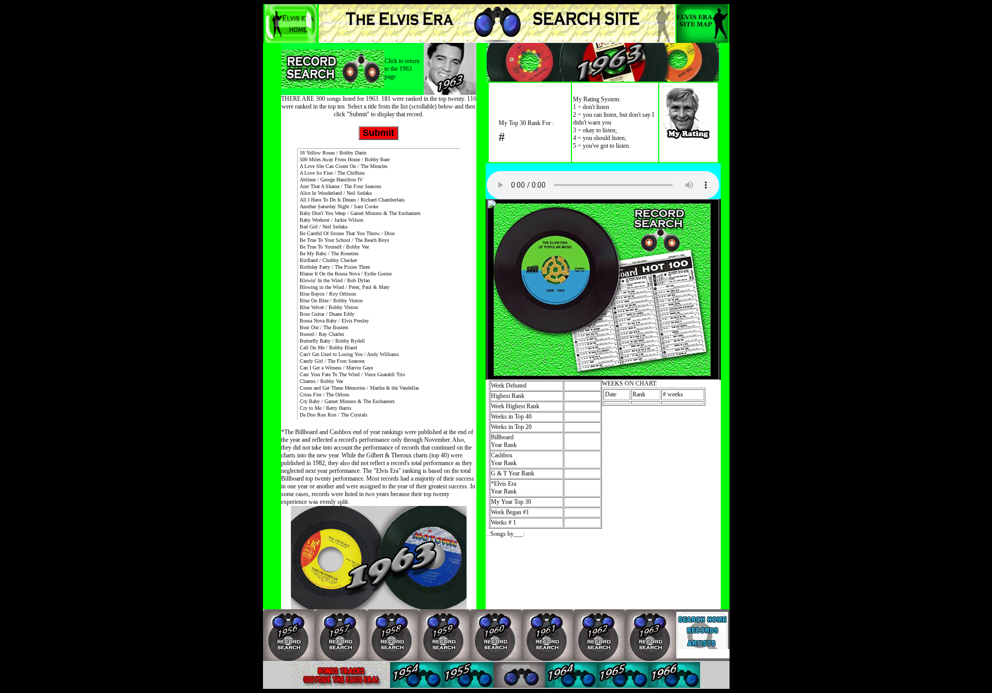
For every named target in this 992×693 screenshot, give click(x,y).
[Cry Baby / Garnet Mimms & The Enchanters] (379, 401)
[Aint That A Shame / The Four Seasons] (379, 186)
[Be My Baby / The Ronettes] (379, 254)
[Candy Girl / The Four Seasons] (379, 361)
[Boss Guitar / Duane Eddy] (379, 314)
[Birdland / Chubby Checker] (379, 260)
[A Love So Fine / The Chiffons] (379, 173)
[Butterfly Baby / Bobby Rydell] (379, 341)
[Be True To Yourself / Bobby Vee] (379, 247)
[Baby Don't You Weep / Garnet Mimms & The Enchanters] (379, 213)
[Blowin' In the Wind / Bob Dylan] (379, 281)
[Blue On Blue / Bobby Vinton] (379, 301)
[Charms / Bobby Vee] (379, 381)
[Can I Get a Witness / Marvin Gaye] (379, 368)
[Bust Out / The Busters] (379, 328)
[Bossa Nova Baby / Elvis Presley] (379, 321)
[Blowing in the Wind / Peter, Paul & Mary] (379, 287)
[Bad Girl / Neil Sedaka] (379, 227)
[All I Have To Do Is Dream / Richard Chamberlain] (379, 200)
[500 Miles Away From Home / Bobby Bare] (379, 160)
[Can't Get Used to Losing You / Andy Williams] (379, 354)
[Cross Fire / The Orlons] (379, 395)
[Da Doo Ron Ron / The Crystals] (379, 415)
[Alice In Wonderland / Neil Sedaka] (379, 193)
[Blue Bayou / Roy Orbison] (379, 294)
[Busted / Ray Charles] (379, 334)
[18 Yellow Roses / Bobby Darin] (379, 153)
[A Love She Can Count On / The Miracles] (379, 166)
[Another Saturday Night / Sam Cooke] (379, 207)
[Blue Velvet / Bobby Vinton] (379, 307)
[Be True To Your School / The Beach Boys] (379, 240)
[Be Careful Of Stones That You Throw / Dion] (379, 233)
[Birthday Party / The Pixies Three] (379, 267)
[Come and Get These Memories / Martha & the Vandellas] (379, 388)
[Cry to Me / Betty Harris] (379, 408)
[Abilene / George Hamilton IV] (379, 180)
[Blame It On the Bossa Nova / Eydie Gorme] (379, 274)
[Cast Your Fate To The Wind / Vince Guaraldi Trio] (379, 375)
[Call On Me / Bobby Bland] (379, 348)
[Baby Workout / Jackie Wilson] (379, 220)
